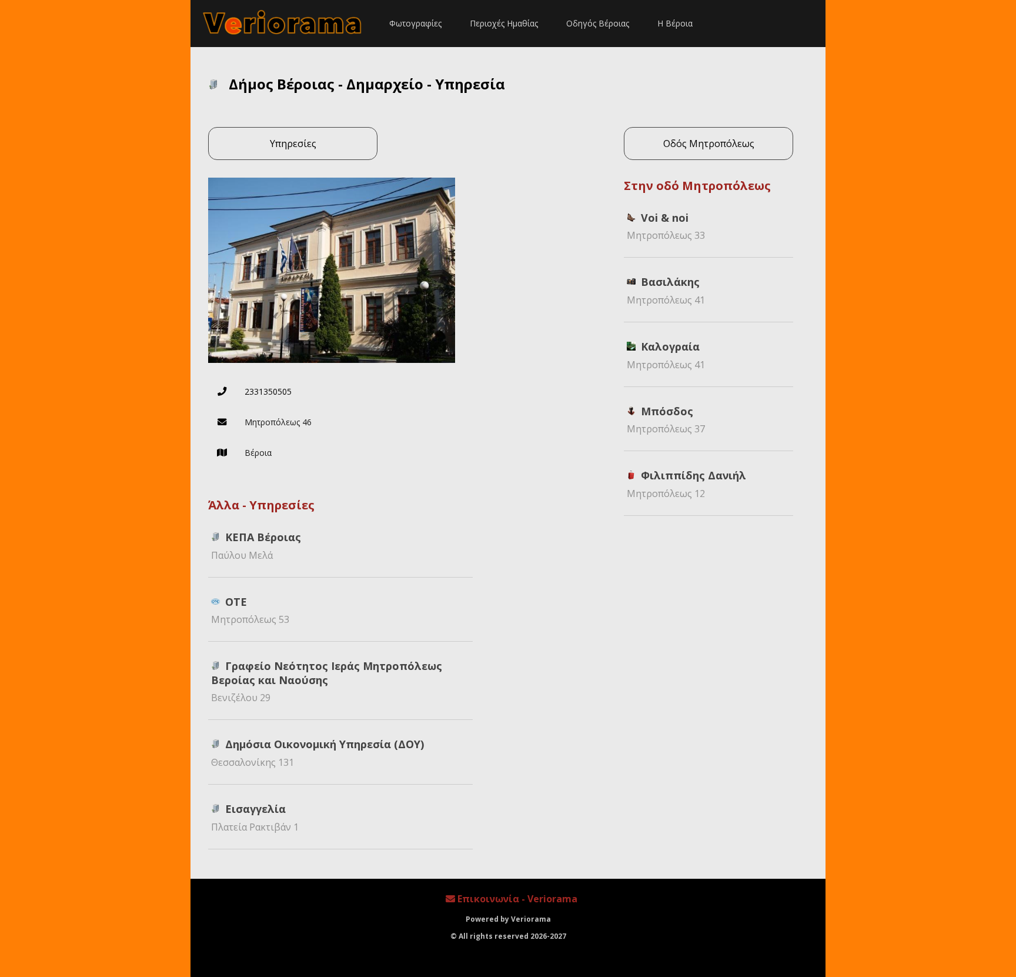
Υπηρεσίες (293, 143)
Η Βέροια (675, 23)
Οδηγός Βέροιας (597, 23)
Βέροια (258, 452)
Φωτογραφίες (415, 23)
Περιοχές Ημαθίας (504, 23)
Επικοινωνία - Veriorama (516, 898)
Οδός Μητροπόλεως (708, 143)
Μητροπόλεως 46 (278, 422)
